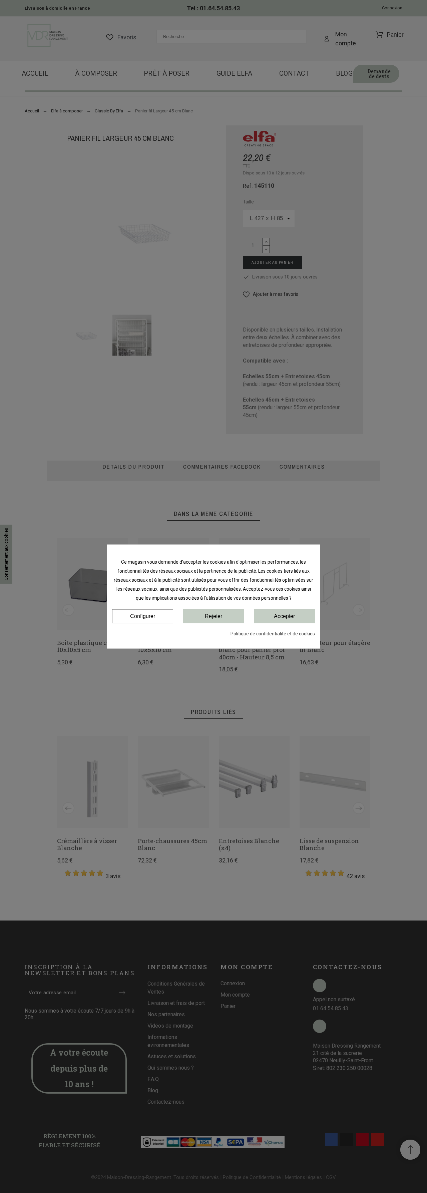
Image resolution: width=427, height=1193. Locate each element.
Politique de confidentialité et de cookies (273, 633)
